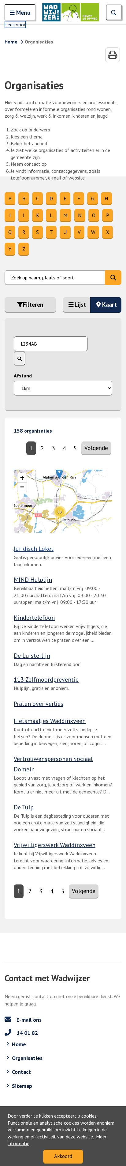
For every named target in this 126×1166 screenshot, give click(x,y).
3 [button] (53, 448)
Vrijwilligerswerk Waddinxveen (54, 845)
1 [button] (31, 448)
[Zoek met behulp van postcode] (19, 358)
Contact (21, 1071)
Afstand (23, 376)
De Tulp (24, 807)
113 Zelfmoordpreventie (46, 679)
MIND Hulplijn (33, 580)
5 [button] (75, 448)
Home (11, 42)
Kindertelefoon (34, 618)
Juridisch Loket (34, 549)
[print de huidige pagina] (112, 55)
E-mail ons (28, 1019)
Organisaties (27, 1058)
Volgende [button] (97, 448)
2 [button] (42, 448)
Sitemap (22, 1085)
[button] (60, 512)
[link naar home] (70, 12)
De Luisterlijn (32, 656)
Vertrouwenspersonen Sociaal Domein (53, 764)
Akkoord (63, 1156)
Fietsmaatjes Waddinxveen (50, 721)
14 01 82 (26, 1032)
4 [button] (64, 448)
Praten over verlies (38, 704)
